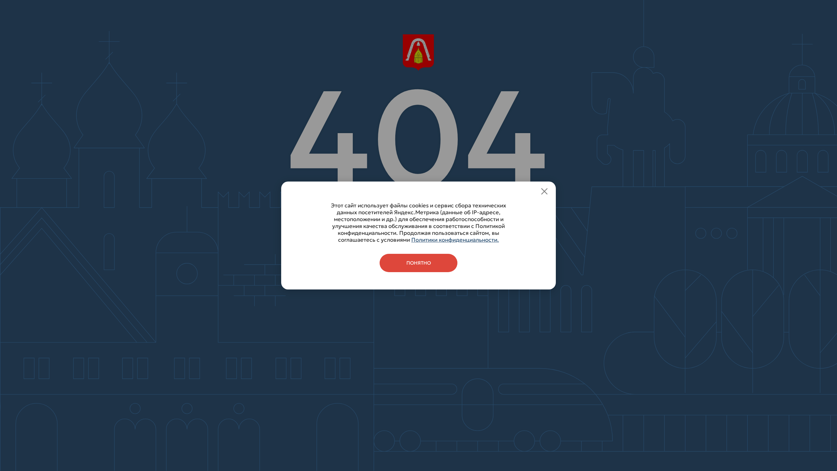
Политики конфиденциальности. (455, 239)
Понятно (418, 263)
